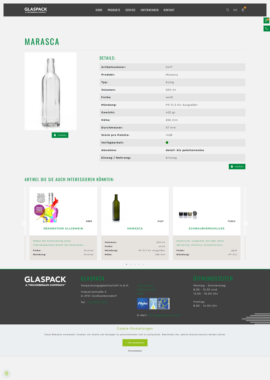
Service (130, 10)
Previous (24, 223)
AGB (140, 293)
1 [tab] (126, 264)
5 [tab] (143, 264)
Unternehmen (150, 10)
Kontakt (169, 10)
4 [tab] (139, 264)
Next (246, 223)
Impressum (145, 285)
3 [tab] (135, 264)
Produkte (114, 10)
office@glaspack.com (164, 315)
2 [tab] (130, 264)
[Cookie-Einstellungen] (6, 373)
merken (62, 135)
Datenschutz (146, 289)
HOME (99, 10)
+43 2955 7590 (97, 302)
